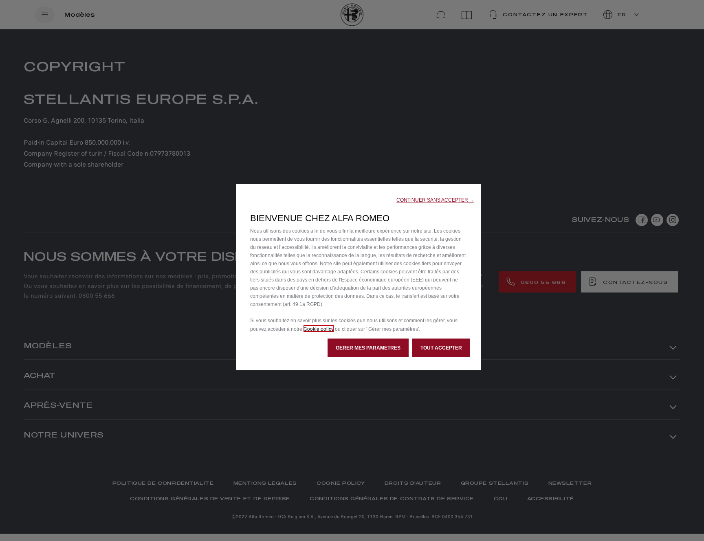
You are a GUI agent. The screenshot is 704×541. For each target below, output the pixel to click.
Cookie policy (319, 328)
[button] (435, 200)
